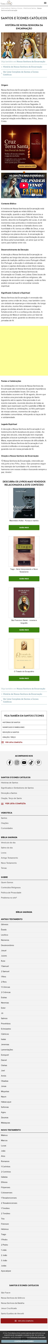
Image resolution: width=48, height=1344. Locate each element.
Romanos (5, 1161)
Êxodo (4, 929)
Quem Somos (7, 882)
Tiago (3, 1234)
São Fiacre (5, 1292)
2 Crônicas (5, 992)
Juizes (4, 956)
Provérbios (5, 1023)
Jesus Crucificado (9, 1308)
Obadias (4, 1081)
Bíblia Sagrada (9, 837)
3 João (4, 1260)
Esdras (4, 997)
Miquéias (5, 1091)
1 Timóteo (5, 1208)
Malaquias (5, 1123)
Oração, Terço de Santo (11, 798)
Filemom (5, 1224)
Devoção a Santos (9, 793)
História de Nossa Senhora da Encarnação (22, 67)
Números (5, 940)
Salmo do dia (7, 847)
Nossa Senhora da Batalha (12, 1303)
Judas (3, 1265)
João (3, 1151)
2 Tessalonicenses (9, 1203)
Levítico (4, 935)
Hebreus (5, 1229)
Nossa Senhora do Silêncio (13, 1298)
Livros (3, 853)
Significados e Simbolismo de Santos (17, 788)
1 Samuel (5, 966)
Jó (2, 1013)
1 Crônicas (5, 987)
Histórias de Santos (11, 722)
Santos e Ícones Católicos (15, 777)
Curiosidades (7, 828)
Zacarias (4, 1117)
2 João (4, 1255)
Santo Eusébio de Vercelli (12, 1313)
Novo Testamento (9, 863)
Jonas (3, 1086)
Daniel (4, 1060)
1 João (4, 1250)
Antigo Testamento (9, 858)
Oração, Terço (9, 737)
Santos (4, 818)
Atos (3, 1156)
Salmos (4, 1018)
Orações (4, 823)
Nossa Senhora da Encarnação (31, 61)
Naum (3, 1096)
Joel (3, 1070)
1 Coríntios (5, 1166)
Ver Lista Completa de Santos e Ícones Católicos (21, 73)
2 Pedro (4, 1245)
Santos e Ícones (16, 8)
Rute (3, 961)
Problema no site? (9, 897)
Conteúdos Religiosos (11, 887)
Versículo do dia (8, 842)
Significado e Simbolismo (13, 727)
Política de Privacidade (11, 892)
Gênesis (4, 924)
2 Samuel (5, 971)
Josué (3, 950)
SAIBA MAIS (24, 528)
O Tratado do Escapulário (24, 671)
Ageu (3, 1112)
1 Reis (3, 976)
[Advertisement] (24, 351)
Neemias (5, 1002)
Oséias (4, 1065)
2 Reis (4, 982)
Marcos (4, 1140)
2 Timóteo (5, 1213)
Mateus (4, 1135)
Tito (2, 1218)
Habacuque (6, 1102)
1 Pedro (4, 1239)
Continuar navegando (24, 1341)
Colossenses (6, 1192)
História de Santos (29, 8)
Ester (3, 1008)
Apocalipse (6, 1271)
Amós (3, 1076)
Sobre (4, 877)
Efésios (4, 1182)
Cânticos (5, 1034)
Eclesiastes (6, 1029)
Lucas (3, 1145)
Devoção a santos (11, 732)
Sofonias (5, 1107)
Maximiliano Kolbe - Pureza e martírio (24, 521)
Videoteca (6, 813)
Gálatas (4, 1177)
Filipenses (5, 1187)
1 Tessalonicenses (9, 1198)
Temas (4, 868)
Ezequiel (5, 1055)
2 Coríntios (6, 1172)
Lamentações (7, 1049)
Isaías (3, 1039)
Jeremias (5, 1044)
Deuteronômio (7, 945)
